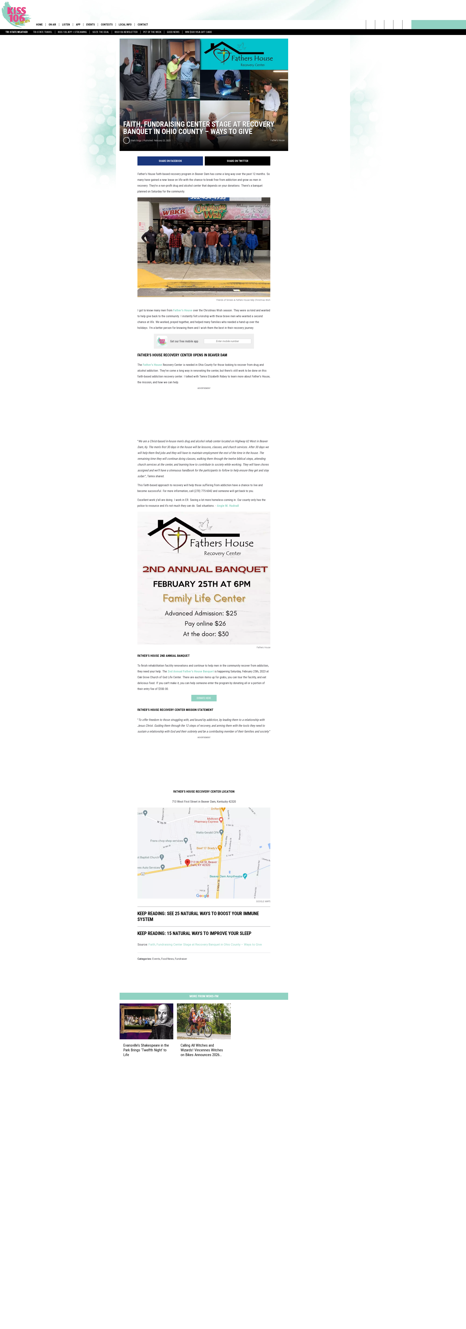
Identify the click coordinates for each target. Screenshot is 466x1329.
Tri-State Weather (16, 32)
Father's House (182, 310)
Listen (66, 24)
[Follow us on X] (397, 24)
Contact (143, 24)
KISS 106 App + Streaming (72, 32)
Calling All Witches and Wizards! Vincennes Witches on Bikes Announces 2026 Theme (202, 1050)
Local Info (125, 24)
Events (90, 24)
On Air (52, 24)
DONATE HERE (204, 698)
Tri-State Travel (42, 32)
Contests (107, 24)
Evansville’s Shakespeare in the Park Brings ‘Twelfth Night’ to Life (146, 1050)
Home (39, 24)
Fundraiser (181, 958)
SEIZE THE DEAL (100, 32)
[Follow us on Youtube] (406, 24)
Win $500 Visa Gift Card (198, 32)
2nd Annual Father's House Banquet (191, 671)
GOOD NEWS (173, 32)
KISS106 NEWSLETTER (126, 32)
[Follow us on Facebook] (388, 24)
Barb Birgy (136, 140)
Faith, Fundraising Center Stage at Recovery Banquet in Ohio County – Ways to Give (205, 944)
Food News (167, 958)
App (78, 24)
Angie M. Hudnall (228, 505)
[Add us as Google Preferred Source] (379, 24)
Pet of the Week (152, 32)
